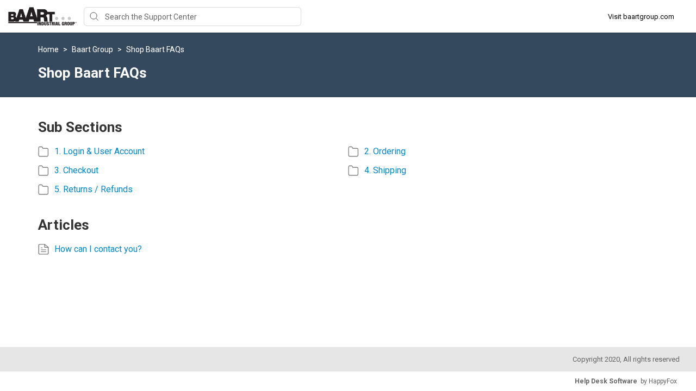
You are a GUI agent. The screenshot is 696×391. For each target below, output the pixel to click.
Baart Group (93, 49)
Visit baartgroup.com (641, 16)
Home (49, 49)
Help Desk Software (606, 381)
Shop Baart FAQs (155, 49)
